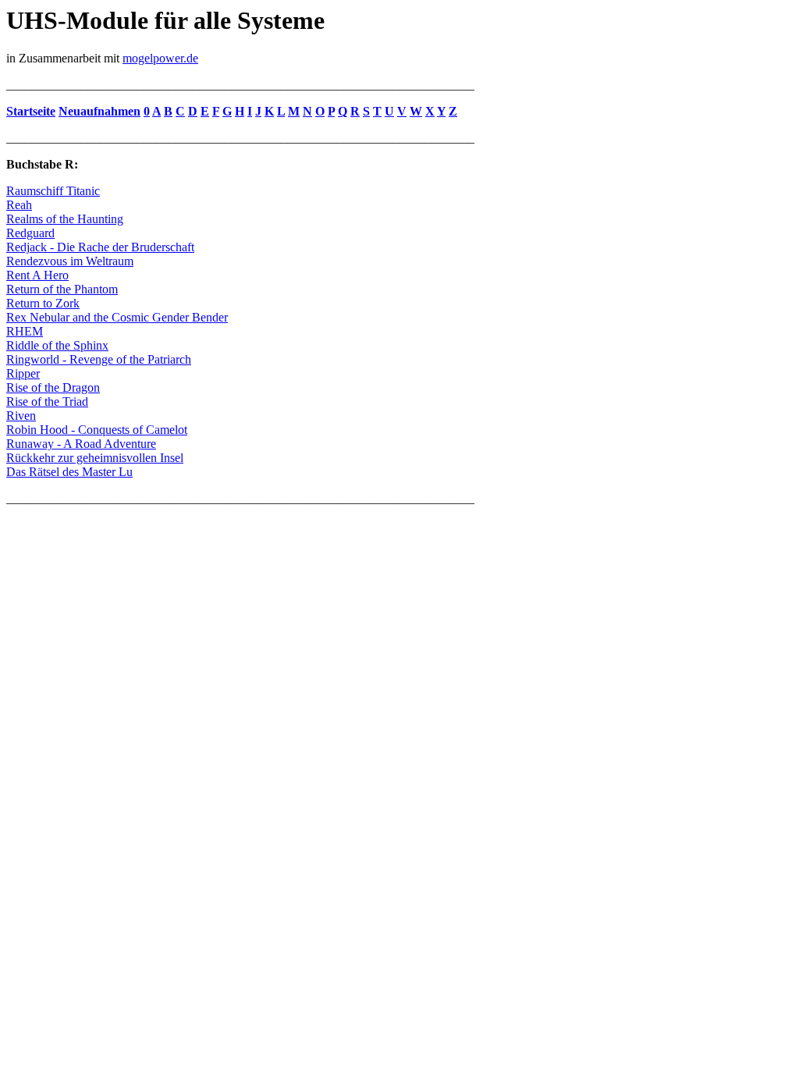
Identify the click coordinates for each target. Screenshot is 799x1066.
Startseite (30, 111)
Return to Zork (43, 303)
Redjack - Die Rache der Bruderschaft (100, 247)
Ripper (23, 373)
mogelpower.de (160, 58)
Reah (19, 204)
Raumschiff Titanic (53, 190)
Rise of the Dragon (53, 387)
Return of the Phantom (62, 289)
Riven (21, 415)
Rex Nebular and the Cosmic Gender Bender (117, 317)
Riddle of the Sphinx (57, 345)
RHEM (24, 331)
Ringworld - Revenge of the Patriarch (98, 359)
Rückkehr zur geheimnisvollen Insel (94, 457)
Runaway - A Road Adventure (81, 443)
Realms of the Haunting (64, 219)
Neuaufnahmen (99, 111)
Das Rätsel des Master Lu (69, 471)
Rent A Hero (37, 275)
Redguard (30, 233)
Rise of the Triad (47, 401)
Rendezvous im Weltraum (69, 261)
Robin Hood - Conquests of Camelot (96, 429)
